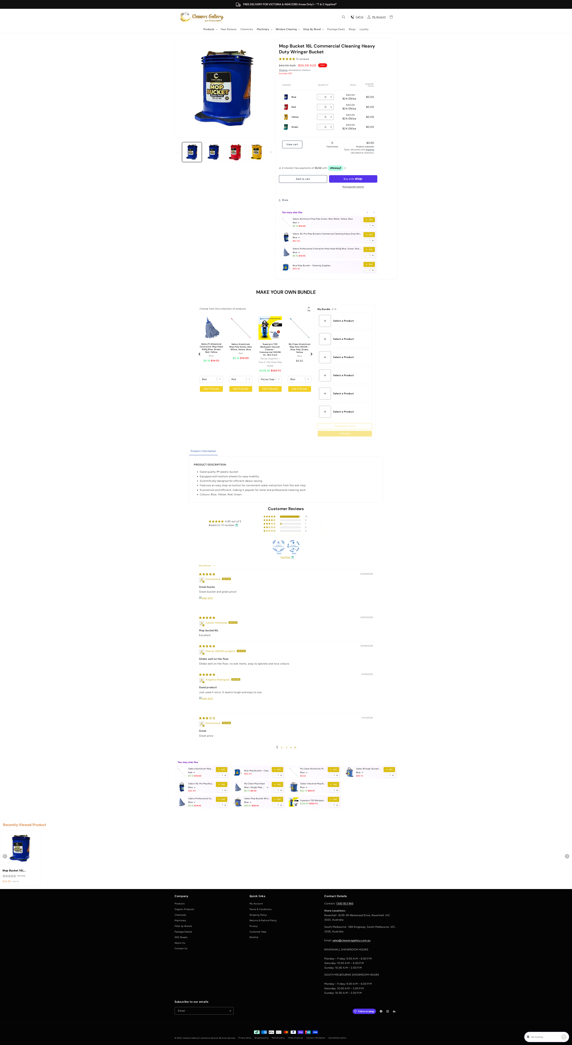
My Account (256, 903)
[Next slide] (311, 354)
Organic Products (184, 909)
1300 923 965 (344, 903)
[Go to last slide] (200, 354)
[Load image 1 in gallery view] (192, 152)
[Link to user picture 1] (206, 603)
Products (180, 903)
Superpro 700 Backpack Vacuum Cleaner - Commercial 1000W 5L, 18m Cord (270, 349)
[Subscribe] (229, 1011)
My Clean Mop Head (254, 783)
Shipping (283, 70)
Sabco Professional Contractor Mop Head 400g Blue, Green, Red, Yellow (327, 248)
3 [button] (286, 747)
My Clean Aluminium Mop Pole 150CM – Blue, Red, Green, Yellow (300, 348)
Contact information (315, 1038)
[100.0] (279, 546)
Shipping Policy (258, 914)
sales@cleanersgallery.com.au (351, 940)
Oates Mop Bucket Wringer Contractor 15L (257, 798)
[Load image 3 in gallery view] (235, 152)
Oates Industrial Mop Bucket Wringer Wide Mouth (313, 783)
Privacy (254, 926)
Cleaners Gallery (190, 1038)
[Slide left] (178, 152)
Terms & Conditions (261, 909)
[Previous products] (367, 212)
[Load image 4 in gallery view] (256, 152)
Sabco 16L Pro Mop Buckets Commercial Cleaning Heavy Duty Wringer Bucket (327, 234)
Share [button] (285, 200)
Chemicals (180, 914)
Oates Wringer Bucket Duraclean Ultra (369, 768)
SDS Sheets (181, 937)
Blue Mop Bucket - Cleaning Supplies (312, 265)
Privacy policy (244, 1038)
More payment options (353, 186)
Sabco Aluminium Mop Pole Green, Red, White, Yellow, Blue (323, 219)
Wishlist (254, 937)
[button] (210, 29)
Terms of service (295, 1038)
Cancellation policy (337, 1038)
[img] (207, 574)
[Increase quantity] (372, 225)
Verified (285, 557)
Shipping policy (262, 1038)
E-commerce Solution (208, 1038)
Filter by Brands (183, 926)
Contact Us (181, 948)
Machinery (180, 920)
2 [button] (282, 747)
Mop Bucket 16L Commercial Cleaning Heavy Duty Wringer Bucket (17, 870)
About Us (180, 942)
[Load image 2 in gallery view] (213, 152)
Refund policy (278, 1038)
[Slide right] (271, 152)
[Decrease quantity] (366, 225)
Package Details (183, 931)
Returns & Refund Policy (263, 920)
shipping (370, 149)
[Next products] (374, 212)
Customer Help (258, 931)
